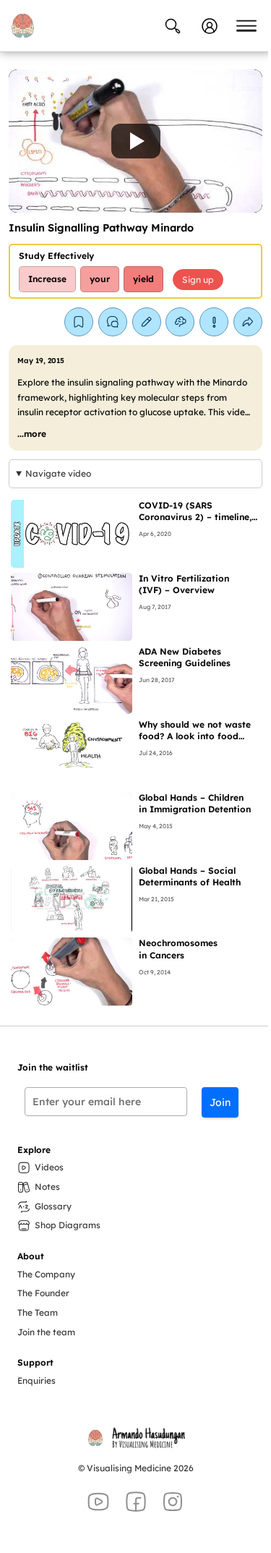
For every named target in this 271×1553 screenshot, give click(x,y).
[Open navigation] (246, 26)
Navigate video (58, 473)
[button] (135, 140)
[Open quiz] (179, 321)
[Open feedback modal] (213, 321)
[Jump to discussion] (112, 321)
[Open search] (173, 26)
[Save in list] (78, 321)
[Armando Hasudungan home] (22, 26)
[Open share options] (247, 321)
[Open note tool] (146, 321)
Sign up (198, 279)
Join (220, 1102)
